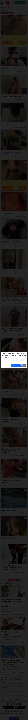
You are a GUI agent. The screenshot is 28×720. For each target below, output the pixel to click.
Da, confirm (16, 366)
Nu (24, 366)
